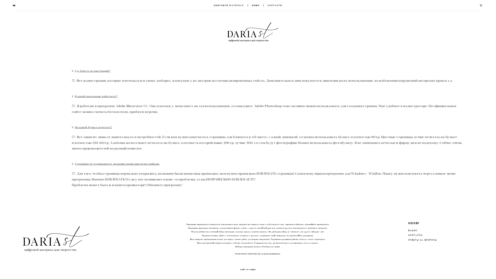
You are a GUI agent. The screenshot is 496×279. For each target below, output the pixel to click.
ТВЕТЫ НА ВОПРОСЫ (423, 240)
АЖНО (413, 230)
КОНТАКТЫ (275, 5)
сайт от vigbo (248, 269)
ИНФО (255, 5)
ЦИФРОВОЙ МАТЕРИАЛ (229, 5)
